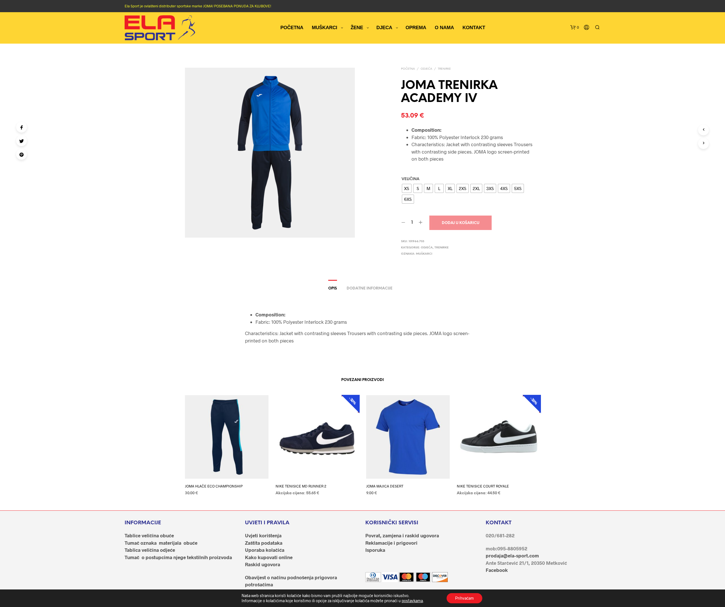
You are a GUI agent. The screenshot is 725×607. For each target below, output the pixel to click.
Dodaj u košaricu (460, 223)
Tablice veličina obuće (149, 535)
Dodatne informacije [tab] (370, 288)
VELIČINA (410, 179)
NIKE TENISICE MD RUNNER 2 (301, 486)
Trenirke (444, 69)
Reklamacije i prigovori (391, 543)
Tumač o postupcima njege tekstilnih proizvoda (178, 557)
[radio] (406, 188)
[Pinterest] (21, 154)
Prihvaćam (464, 598)
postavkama (412, 600)
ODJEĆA (426, 69)
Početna (408, 69)
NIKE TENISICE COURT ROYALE (483, 486)
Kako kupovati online (269, 557)
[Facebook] (21, 127)
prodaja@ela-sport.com (512, 555)
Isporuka (375, 550)
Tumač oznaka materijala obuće (161, 543)
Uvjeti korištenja (263, 535)
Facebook (497, 570)
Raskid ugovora (262, 564)
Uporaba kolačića (264, 550)
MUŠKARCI (424, 253)
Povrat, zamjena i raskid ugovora (402, 535)
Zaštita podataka (263, 543)
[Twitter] (21, 140)
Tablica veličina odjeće (150, 550)
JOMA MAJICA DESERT (384, 486)
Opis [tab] (332, 288)
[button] (574, 27)
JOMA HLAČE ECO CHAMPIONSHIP (214, 486)
